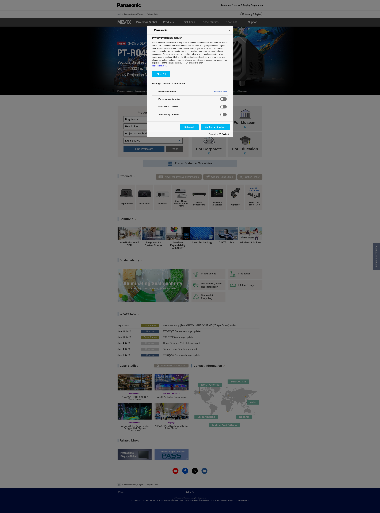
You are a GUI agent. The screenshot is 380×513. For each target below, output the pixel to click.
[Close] (229, 30)
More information (159, 66)
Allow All (161, 74)
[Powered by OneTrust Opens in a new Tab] (220, 135)
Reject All (189, 127)
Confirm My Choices (215, 127)
